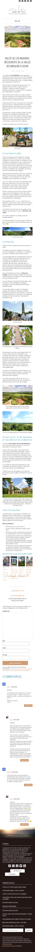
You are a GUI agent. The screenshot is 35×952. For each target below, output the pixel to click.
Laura (8, 687)
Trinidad (18, 201)
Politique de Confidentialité (16, 946)
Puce (11, 720)
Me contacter (17, 871)
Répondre (28, 705)
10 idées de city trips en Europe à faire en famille (14, 887)
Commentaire (6, 611)
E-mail (4, 648)
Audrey (9, 772)
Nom (3, 641)
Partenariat (12, 874)
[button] (16, 21)
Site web (4, 655)
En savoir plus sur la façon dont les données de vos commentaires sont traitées (17, 669)
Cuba (13, 71)
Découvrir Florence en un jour (10, 902)
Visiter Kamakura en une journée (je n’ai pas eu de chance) (16, 919)
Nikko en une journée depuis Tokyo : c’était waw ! (14, 922)
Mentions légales (6, 946)
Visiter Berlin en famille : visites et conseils (13, 890)
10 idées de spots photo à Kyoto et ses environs (14, 894)
